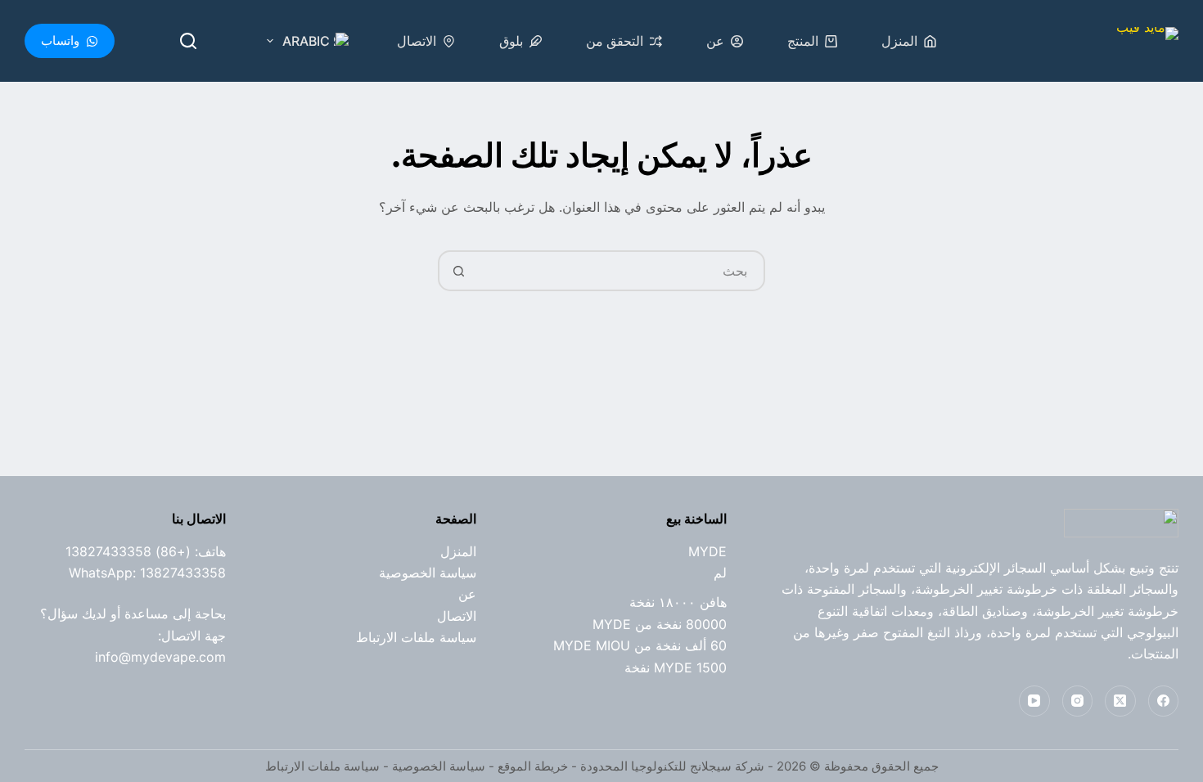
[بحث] (188, 41)
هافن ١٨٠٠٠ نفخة (678, 602)
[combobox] (620, 270)
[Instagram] (1077, 701)
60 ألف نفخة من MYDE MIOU (640, 645)
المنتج (802, 41)
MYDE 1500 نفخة (675, 667)
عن (715, 41)
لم (720, 572)
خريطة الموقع (533, 766)
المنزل (899, 41)
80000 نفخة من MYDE (659, 624)
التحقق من (614, 41)
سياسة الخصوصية (427, 572)
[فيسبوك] (1163, 701)
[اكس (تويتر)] (1120, 701)
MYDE (707, 551)
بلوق (511, 41)
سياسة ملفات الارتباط (416, 637)
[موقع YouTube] (1034, 701)
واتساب (60, 40)
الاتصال (416, 41)
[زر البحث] (458, 271)
